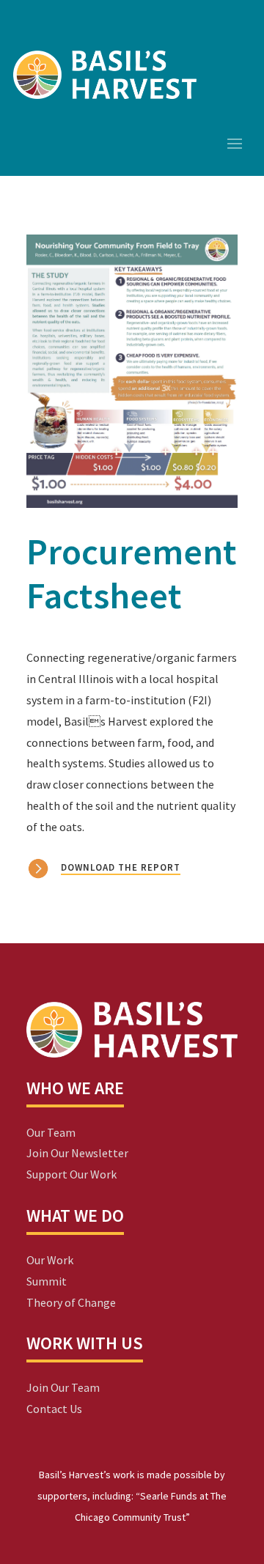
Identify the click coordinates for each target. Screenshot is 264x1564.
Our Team (51, 1132)
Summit (46, 1281)
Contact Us (54, 1408)
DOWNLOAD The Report (120, 867)
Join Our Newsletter (77, 1153)
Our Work (49, 1260)
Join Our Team (63, 1387)
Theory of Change (71, 1302)
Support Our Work (71, 1174)
